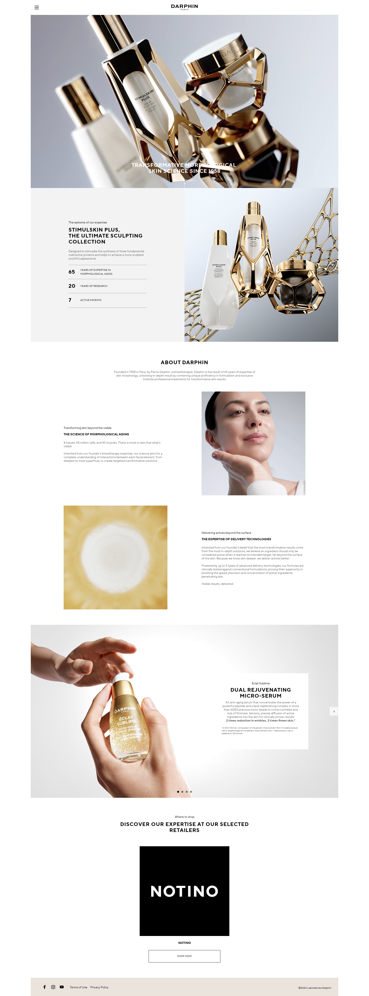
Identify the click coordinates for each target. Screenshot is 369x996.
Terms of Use (78, 987)
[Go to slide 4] (191, 792)
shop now (184, 956)
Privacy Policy (99, 987)
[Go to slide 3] (186, 792)
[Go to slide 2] (182, 792)
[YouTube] (62, 987)
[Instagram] (53, 987)
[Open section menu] (38, 7)
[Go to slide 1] (178, 792)
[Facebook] (45, 987)
